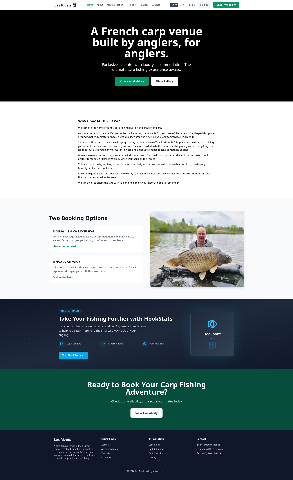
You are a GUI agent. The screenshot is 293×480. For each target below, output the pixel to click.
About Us (106, 444)
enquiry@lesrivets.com (212, 448)
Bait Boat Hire (156, 453)
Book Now (106, 457)
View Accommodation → (67, 246)
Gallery (144, 4)
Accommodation (115, 4)
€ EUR (182, 5)
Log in (192, 4)
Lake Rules (154, 444)
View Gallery (164, 81)
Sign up (204, 4)
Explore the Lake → (64, 277)
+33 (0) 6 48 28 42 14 (210, 453)
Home (90, 4)
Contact (156, 4)
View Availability (146, 413)
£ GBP (174, 5)
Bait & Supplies (157, 448)
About (100, 4)
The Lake (105, 453)
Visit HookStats (71, 355)
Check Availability (226, 4)
